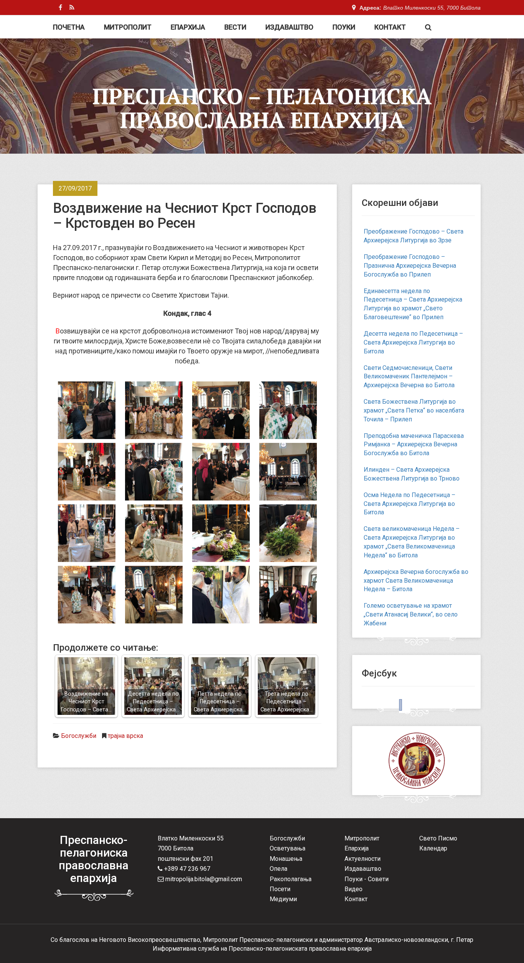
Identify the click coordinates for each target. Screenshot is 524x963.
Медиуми (283, 899)
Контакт (390, 27)
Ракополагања (290, 879)
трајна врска (125, 735)
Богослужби (78, 735)
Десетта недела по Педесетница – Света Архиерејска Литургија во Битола (413, 342)
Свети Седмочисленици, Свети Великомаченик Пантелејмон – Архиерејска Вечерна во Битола (409, 376)
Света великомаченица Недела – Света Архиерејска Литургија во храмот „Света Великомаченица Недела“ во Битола (412, 542)
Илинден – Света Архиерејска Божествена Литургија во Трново (412, 474)
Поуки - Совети (366, 879)
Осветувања (287, 848)
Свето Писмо (438, 838)
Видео (353, 889)
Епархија (188, 27)
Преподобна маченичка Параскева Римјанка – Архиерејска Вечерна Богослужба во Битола (414, 444)
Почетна (69, 27)
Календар (433, 848)
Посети (280, 889)
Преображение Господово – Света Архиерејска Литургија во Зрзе (413, 236)
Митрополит (128, 27)
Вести (235, 27)
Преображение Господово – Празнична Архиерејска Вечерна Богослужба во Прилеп (410, 265)
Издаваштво (289, 27)
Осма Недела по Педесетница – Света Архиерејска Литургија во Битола (409, 503)
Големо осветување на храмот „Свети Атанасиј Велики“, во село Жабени (411, 614)
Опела (278, 868)
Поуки (344, 27)
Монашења (286, 858)
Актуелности (362, 858)
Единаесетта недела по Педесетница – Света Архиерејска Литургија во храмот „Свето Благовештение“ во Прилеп (413, 304)
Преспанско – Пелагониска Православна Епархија (262, 108)
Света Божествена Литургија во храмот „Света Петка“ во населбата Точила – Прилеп (414, 410)
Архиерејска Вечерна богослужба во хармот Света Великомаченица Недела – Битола (416, 580)
